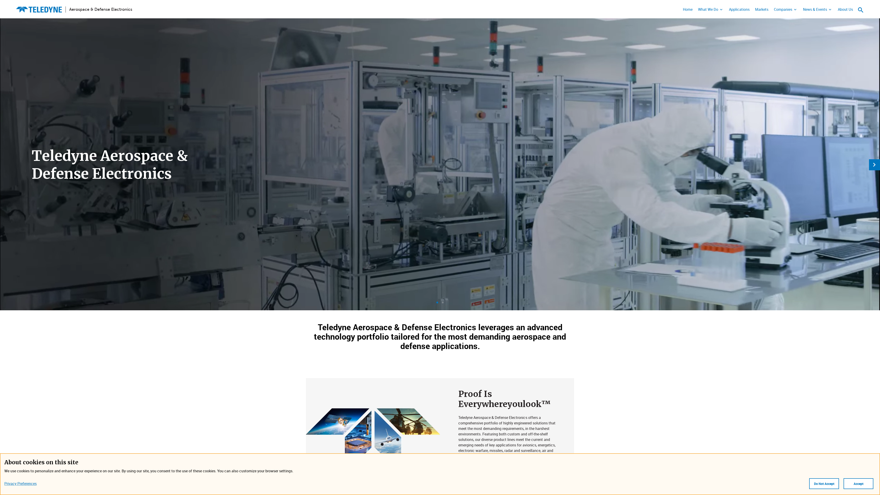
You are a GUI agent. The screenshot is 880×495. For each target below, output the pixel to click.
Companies (783, 9)
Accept (859, 483)
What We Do (708, 9)
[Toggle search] (860, 9)
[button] (437, 302)
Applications (739, 9)
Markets (761, 9)
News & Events (815, 9)
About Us (845, 9)
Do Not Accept (824, 483)
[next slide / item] (874, 164)
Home (688, 9)
